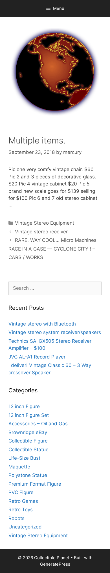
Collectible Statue (28, 449)
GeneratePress (55, 564)
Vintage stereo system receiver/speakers (54, 332)
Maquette (19, 467)
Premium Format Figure (34, 484)
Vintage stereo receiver (41, 231)
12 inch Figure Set (28, 415)
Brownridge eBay (27, 432)
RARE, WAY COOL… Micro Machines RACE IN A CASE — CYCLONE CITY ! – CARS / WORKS (52, 248)
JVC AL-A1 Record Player (36, 357)
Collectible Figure (28, 441)
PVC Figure (21, 492)
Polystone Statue (27, 475)
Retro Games (23, 501)
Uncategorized (25, 527)
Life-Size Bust (24, 458)
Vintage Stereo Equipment (44, 223)
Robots (16, 518)
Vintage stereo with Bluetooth (42, 324)
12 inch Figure (24, 406)
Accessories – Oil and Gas (38, 423)
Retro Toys (20, 509)
